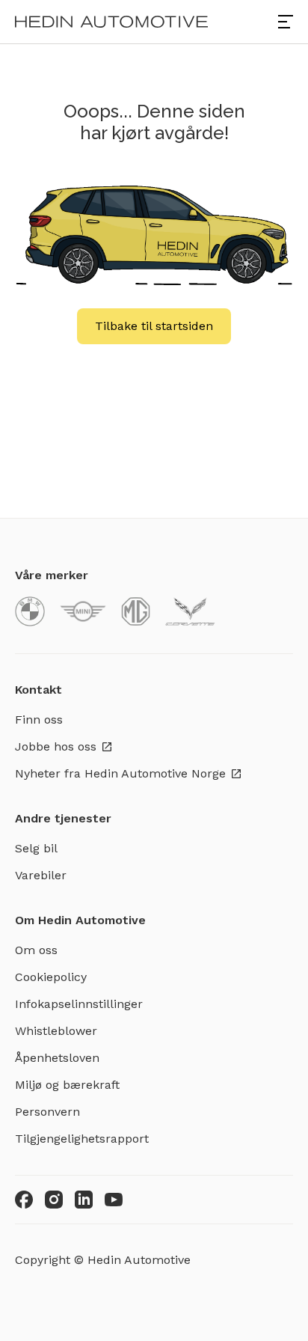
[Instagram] (54, 1200)
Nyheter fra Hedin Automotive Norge (120, 773)
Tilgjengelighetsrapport (82, 1138)
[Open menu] (285, 21)
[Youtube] (114, 1200)
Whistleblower (56, 1031)
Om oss (36, 950)
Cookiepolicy (51, 977)
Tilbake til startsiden (154, 326)
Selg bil (36, 848)
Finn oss (39, 719)
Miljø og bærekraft (67, 1085)
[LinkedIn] (84, 1200)
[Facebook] (24, 1200)
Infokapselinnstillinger (79, 1004)
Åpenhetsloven (57, 1058)
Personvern (47, 1112)
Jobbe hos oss (55, 746)
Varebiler (41, 875)
